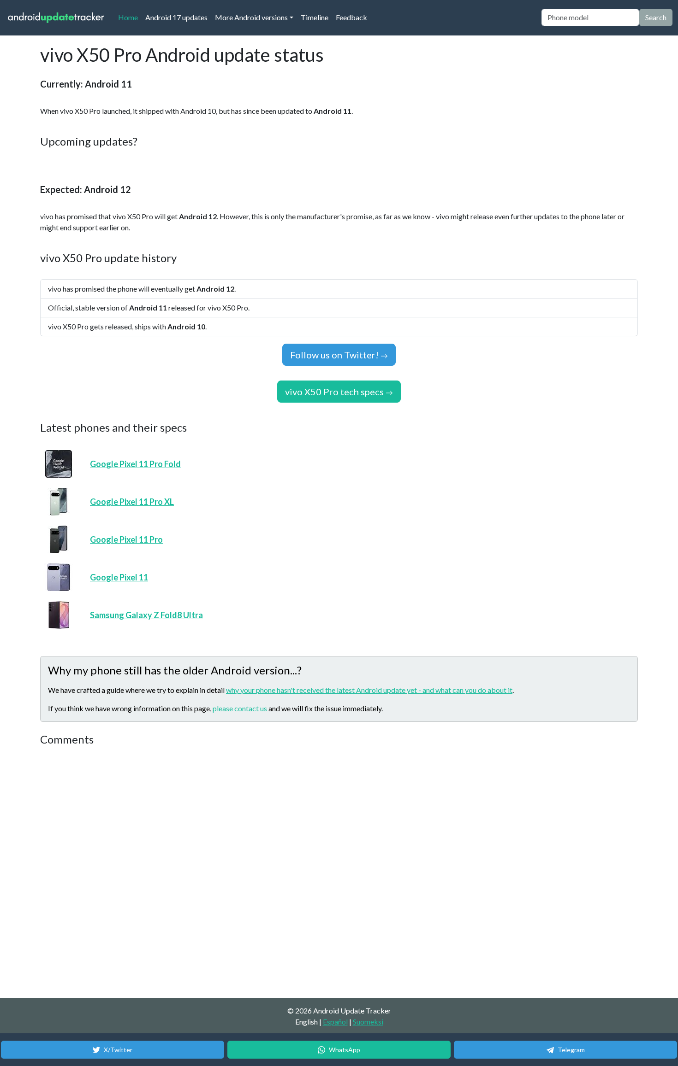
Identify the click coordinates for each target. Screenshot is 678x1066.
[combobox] (590, 17)
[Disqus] (213, 872)
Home (130, 17)
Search (655, 17)
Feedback (351, 17)
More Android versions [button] (251, 17)
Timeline (314, 17)
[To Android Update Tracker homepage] (56, 17)
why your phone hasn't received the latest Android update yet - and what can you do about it (369, 689)
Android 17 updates (176, 17)
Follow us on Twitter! (335, 354)
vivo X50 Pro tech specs (335, 391)
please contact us (240, 708)
